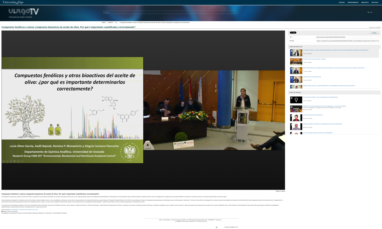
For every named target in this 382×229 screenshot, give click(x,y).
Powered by (231, 227)
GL (371, 12)
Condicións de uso (193, 221)
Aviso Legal (185, 221)
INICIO (104, 22)
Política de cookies (202, 221)
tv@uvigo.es (218, 219)
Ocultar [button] (374, 32)
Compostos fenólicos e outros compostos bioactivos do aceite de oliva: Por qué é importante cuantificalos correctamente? (155, 22)
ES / (369, 12)
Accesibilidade (178, 221)
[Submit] (236, 12)
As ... (116, 22)
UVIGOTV (110, 22)
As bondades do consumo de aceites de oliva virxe (24, 209)
